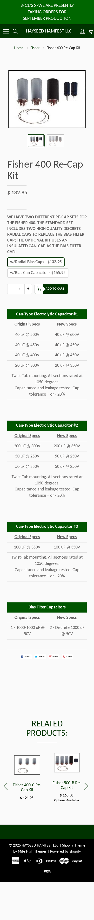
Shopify (68, 846)
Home (19, 48)
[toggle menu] (5, 31)
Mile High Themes (32, 852)
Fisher (35, 48)
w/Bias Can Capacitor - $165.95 (38, 273)
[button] (87, 786)
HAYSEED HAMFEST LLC (49, 31)
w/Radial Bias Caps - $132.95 (36, 262)
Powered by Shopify (65, 852)
